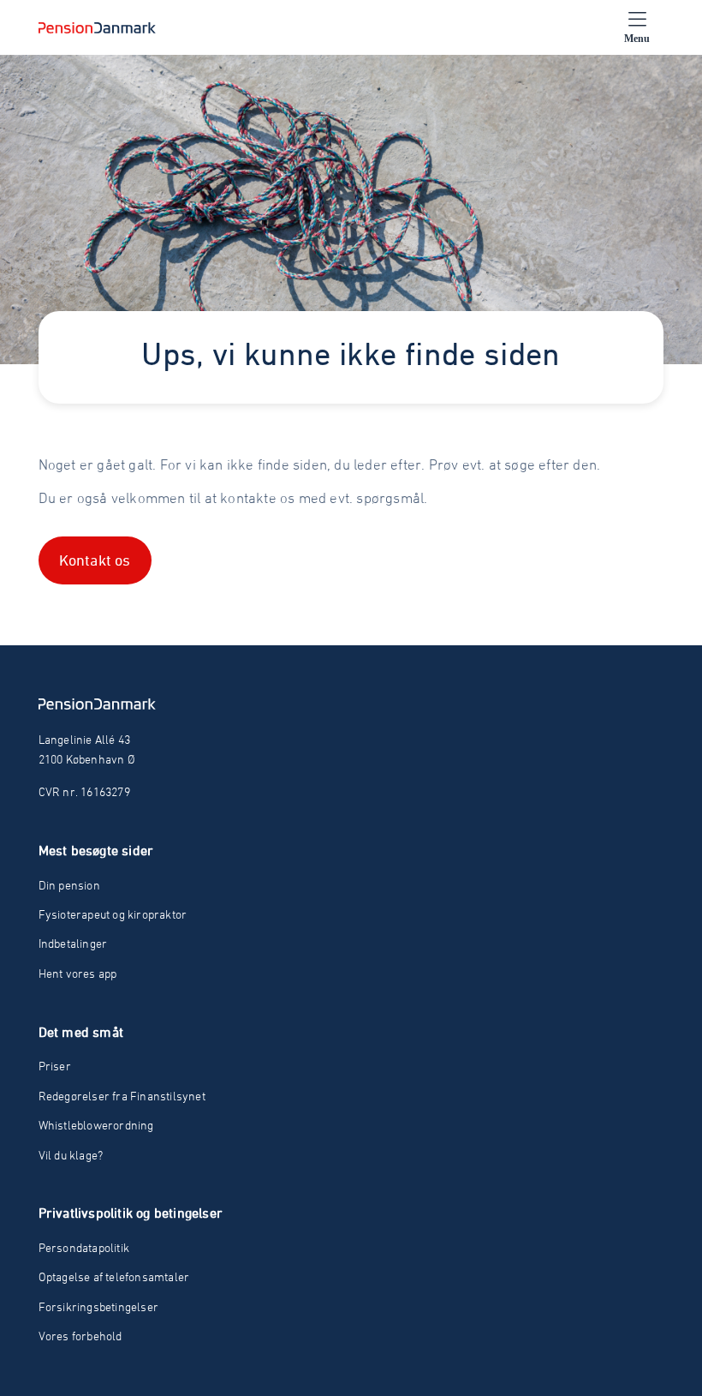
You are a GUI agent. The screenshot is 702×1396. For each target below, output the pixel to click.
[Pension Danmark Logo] (97, 27)
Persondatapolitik (84, 1247)
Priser (55, 1065)
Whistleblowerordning (96, 1124)
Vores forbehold (80, 1335)
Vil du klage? (71, 1154)
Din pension (69, 885)
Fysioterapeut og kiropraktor (113, 914)
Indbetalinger (73, 943)
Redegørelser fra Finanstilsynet (122, 1095)
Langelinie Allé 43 (85, 739)
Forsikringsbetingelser (98, 1306)
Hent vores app (78, 973)
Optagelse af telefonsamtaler (114, 1276)
